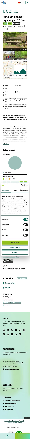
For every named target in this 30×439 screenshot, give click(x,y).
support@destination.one (12, 369)
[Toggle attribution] (25, 76)
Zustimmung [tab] (5, 190)
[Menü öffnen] (27, 2)
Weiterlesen (6, 144)
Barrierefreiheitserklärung (11, 421)
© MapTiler (11, 75)
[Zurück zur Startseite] (3, 2)
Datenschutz (18, 423)
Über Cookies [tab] (24, 190)
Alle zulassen (15, 242)
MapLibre (6, 75)
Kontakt (22, 421)
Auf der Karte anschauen (22, 278)
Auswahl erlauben (15, 247)
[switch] (25, 224)
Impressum (11, 423)
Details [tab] (15, 190)
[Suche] (24, 2)
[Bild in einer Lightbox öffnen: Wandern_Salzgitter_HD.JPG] (9, 55)
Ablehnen (15, 252)
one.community (9, 406)
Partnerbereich (9, 409)
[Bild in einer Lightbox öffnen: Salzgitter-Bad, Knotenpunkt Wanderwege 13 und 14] (21, 55)
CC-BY (26, 49)
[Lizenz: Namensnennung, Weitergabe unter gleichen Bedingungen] (8, 262)
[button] (26, 428)
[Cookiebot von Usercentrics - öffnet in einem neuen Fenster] (21, 185)
